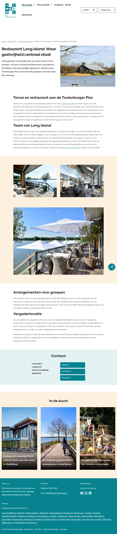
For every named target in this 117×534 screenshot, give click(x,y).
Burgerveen (79, 513)
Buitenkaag (68, 513)
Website (65, 365)
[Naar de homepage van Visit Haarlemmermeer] (10, 10)
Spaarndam (76, 519)
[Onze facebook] (82, 493)
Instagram (66, 371)
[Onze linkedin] (90, 493)
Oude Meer (6, 519)
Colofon (38, 529)
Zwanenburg (31, 523)
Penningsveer (17, 519)
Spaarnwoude (88, 519)
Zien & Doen (12, 41)
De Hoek (96, 513)
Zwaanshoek (19, 523)
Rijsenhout (28, 519)
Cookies (63, 529)
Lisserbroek (62, 516)
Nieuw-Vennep (74, 516)
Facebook (66, 378)
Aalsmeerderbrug (9, 513)
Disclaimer (28, 529)
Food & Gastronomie (25, 41)
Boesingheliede (55, 513)
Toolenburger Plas (67, 104)
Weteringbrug (7, 523)
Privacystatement (50, 529)
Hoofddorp (30, 516)
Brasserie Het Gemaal (68, 148)
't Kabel (98, 519)
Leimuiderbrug (42, 516)
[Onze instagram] (86, 493)
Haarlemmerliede (9, 516)
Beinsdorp (44, 513)
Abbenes (21, 513)
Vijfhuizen (107, 519)
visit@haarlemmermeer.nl (56, 493)
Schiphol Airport (51, 519)
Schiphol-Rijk (64, 519)
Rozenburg (38, 519)
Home (4, 41)
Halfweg (21, 516)
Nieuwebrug (99, 516)
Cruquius (88, 513)
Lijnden (53, 516)
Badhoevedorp (32, 513)
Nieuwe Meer (87, 516)
